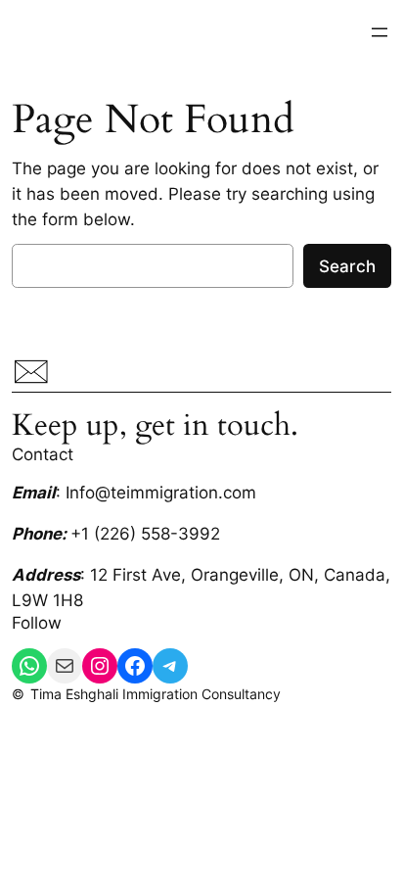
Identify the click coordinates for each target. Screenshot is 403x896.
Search (347, 266)
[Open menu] (379, 32)
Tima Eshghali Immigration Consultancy (155, 693)
